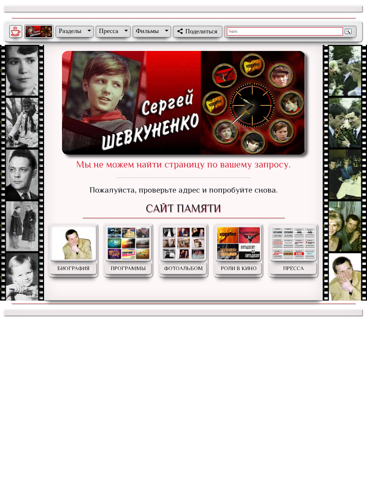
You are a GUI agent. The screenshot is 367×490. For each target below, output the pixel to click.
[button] (73, 31)
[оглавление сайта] (38, 31)
